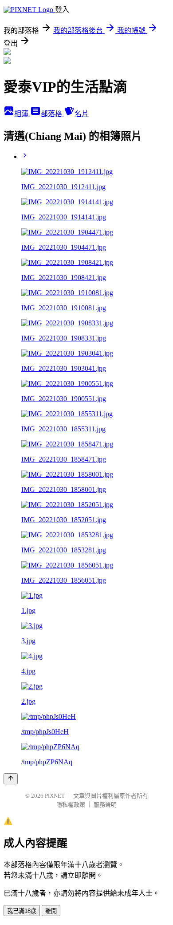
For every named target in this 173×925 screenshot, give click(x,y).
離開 (51, 911)
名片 (82, 114)
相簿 (22, 114)
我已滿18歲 (21, 911)
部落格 (52, 114)
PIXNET (55, 795)
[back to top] (11, 778)
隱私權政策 (70, 804)
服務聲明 (105, 804)
